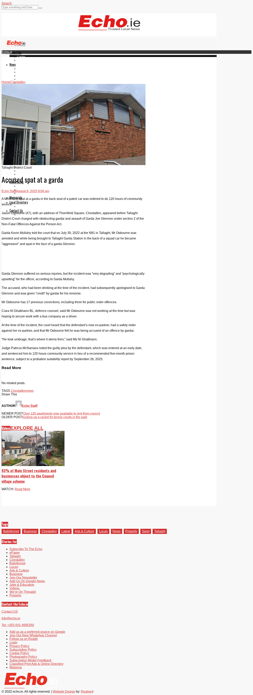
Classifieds (25, 193)
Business (30, 531)
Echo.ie (7, 52)
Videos (6, 428)
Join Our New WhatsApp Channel (33, 635)
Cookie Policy (19, 653)
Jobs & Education (21, 584)
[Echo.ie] (109, 27)
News (12, 64)
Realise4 (87, 691)
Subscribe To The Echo (25, 549)
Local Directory (18, 202)
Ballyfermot (25, 75)
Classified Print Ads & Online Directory (36, 664)
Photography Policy (23, 656)
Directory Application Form (36, 206)
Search (7, 3)
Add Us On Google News (27, 581)
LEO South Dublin (30, 170)
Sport (145, 531)
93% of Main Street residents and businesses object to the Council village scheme (29, 476)
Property (131, 531)
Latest (65, 531)
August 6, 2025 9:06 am (32, 191)
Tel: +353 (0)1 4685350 (18, 625)
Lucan (21, 79)
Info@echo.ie (11, 618)
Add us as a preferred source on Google (37, 631)
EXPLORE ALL (26, 428)
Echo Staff (9, 191)
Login (21, 56)
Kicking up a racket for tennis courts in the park (54, 417)
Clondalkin (25, 72)
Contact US (10, 611)
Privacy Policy (19, 646)
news (30, 390)
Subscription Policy (23, 649)
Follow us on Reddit (23, 639)
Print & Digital (27, 186)
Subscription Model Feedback (30, 660)
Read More (22, 489)
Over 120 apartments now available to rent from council (61, 413)
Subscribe (15, 52)
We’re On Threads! (22, 591)
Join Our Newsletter (23, 577)
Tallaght (22, 68)
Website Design (64, 691)
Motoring (15, 667)
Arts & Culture (84, 531)
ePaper (22, 60)
